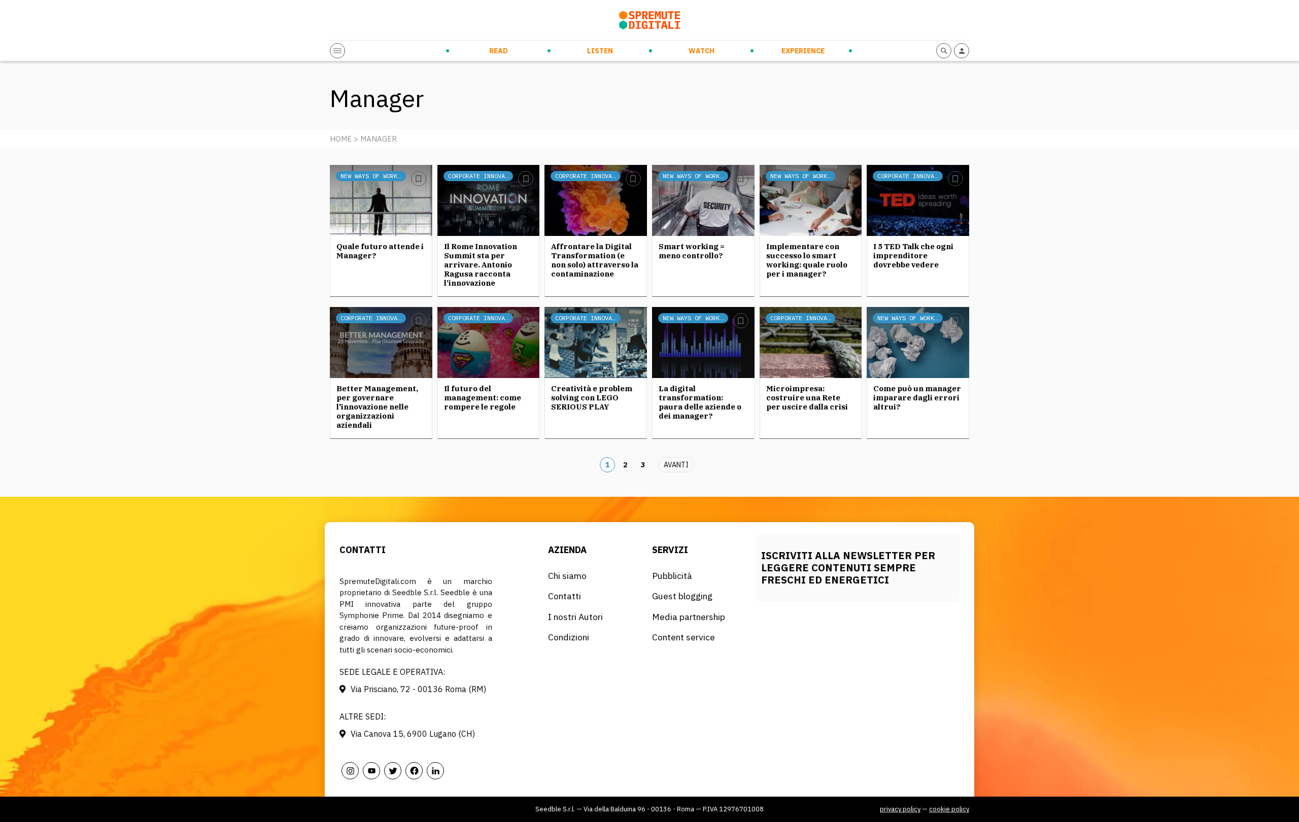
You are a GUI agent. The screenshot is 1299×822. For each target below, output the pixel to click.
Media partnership (688, 617)
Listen (600, 50)
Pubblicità (672, 575)
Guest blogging (682, 596)
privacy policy (900, 809)
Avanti (676, 464)
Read (498, 50)
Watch (701, 50)
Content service (683, 637)
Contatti (564, 596)
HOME (341, 139)
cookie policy (949, 809)
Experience (803, 50)
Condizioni (568, 637)
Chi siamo (567, 575)
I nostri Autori (575, 617)
